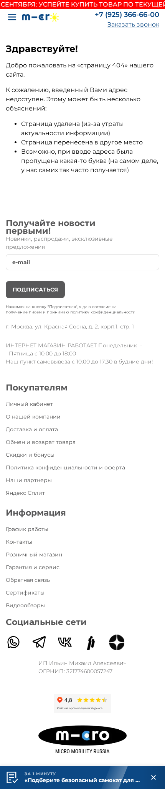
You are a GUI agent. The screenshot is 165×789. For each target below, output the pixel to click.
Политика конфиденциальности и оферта (65, 467)
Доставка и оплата (32, 429)
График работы (27, 529)
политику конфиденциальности (102, 312)
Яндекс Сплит (25, 492)
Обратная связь (28, 579)
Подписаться (35, 289)
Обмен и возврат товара (41, 442)
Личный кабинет (29, 403)
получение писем (24, 312)
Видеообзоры (25, 605)
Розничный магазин (34, 554)
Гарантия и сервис (32, 567)
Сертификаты (25, 592)
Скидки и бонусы (30, 454)
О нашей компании (33, 416)
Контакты (19, 541)
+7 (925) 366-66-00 (127, 14)
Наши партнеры (29, 480)
